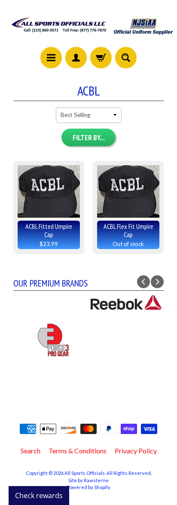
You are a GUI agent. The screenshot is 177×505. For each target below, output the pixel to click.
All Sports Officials (84, 473)
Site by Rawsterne (88, 480)
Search (30, 450)
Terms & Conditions (78, 450)
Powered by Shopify (88, 487)
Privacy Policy (136, 450)
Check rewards (39, 495)
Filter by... (89, 137)
